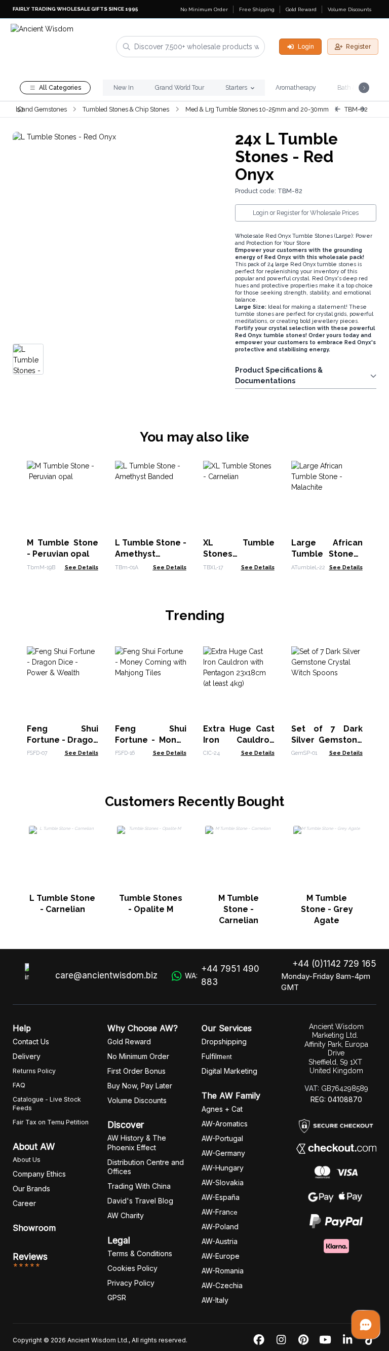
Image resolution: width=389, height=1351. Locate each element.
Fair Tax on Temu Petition (51, 1122)
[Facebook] (258, 1340)
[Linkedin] (347, 1340)
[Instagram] (281, 1340)
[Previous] (337, 109)
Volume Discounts (349, 9)
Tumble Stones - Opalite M (150, 903)
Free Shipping (257, 9)
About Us (27, 1159)
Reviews (30, 1256)
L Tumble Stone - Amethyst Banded (150, 554)
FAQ (19, 1085)
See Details (81, 567)
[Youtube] (325, 1340)
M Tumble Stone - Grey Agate (327, 909)
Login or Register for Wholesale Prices (306, 212)
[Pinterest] (303, 1340)
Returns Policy (34, 1071)
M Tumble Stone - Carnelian (238, 909)
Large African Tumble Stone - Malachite (327, 554)
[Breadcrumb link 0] (20, 109)
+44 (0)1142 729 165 (334, 964)
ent (217, 1057)
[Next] (362, 109)
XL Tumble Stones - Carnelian (239, 554)
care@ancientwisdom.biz (106, 975)
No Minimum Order (204, 9)
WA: (222, 975)
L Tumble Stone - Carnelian (62, 903)
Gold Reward (301, 9)
